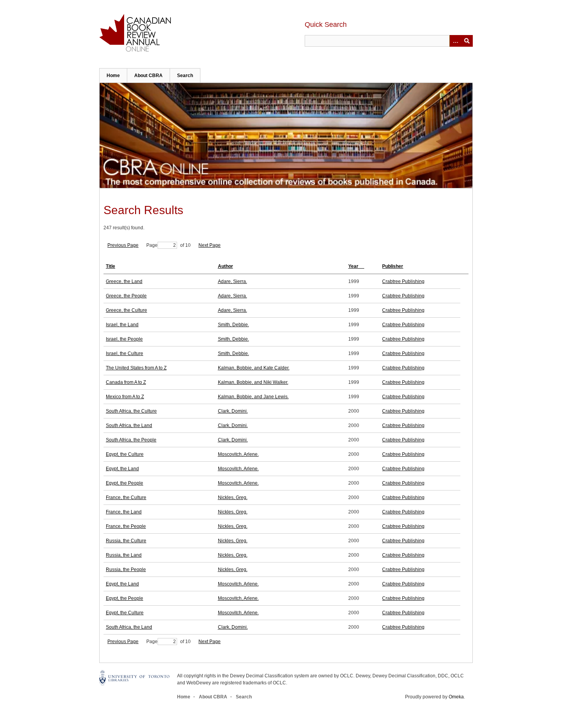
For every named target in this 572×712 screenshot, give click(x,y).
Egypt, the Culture (125, 454)
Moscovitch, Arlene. (238, 454)
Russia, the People (126, 569)
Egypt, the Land (122, 468)
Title (110, 266)
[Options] (455, 41)
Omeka (456, 697)
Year (354, 266)
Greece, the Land (124, 281)
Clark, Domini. (233, 411)
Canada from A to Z (126, 382)
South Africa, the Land (129, 425)
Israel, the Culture (124, 353)
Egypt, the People (124, 483)
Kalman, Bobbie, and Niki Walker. (253, 382)
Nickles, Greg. (232, 497)
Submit (467, 41)
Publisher (392, 266)
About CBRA (148, 75)
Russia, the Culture (126, 540)
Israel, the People (124, 339)
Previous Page (123, 245)
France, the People (126, 526)
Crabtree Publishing (403, 281)
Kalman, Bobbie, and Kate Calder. (254, 368)
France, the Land (124, 512)
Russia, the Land (124, 555)
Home (113, 75)
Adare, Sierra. (232, 281)
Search (185, 75)
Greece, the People (126, 296)
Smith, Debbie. (233, 324)
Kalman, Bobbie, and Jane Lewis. (253, 396)
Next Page (209, 245)
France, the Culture (126, 497)
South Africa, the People (131, 440)
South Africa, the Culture (131, 411)
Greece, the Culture (126, 310)
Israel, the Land (122, 324)
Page (152, 245)
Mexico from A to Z (125, 396)
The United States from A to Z (136, 368)
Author (225, 266)
